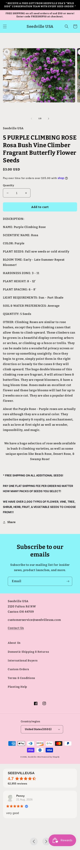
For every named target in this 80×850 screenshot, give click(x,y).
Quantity (8, 185)
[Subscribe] (67, 581)
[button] (5, 26)
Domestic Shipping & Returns (28, 651)
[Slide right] (48, 118)
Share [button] (11, 522)
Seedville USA (34, 757)
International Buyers (23, 660)
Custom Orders (18, 669)
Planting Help (17, 686)
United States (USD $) (38, 729)
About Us (14, 643)
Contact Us (16, 628)
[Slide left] (31, 118)
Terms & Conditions (21, 678)
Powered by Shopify (50, 757)
